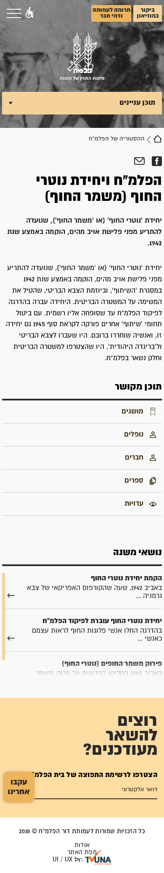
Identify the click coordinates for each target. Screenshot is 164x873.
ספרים (133, 480)
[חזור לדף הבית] (157, 139)
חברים (134, 457)
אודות (82, 845)
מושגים (132, 411)
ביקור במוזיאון (148, 13)
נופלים (133, 434)
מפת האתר (82, 852)
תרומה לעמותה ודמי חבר (111, 13)
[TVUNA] (98, 857)
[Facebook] (156, 161)
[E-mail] (139, 161)
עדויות (133, 504)
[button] (30, 13)
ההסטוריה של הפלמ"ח (117, 138)
